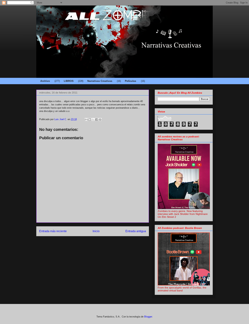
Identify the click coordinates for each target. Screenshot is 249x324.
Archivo (45, 80)
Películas (130, 80)
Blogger (148, 316)
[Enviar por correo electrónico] (86, 119)
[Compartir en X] (93, 119)
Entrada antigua (135, 231)
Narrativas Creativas (99, 80)
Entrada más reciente (53, 231)
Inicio (96, 231)
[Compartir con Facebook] (96, 119)
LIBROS (68, 80)
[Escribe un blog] (90, 119)
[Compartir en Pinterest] (100, 119)
